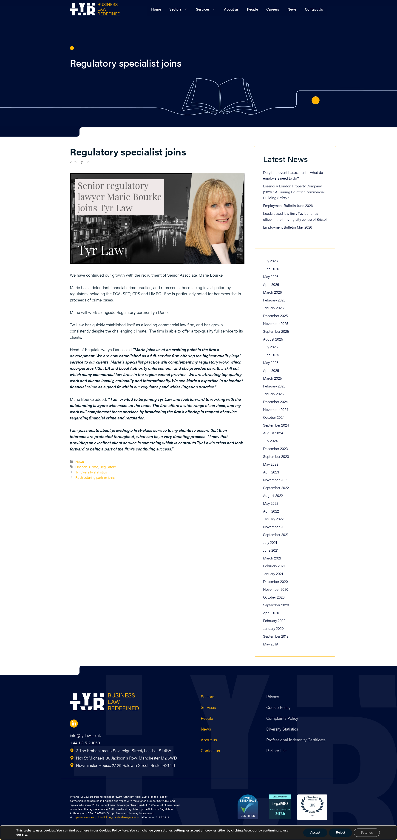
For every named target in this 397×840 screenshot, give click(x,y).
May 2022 (270, 503)
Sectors (175, 9)
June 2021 (270, 550)
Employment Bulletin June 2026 (288, 205)
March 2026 (272, 292)
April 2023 (271, 472)
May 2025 (270, 362)
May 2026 (270, 276)
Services (203, 9)
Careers (272, 9)
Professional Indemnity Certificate (296, 740)
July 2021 (270, 542)
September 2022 (276, 487)
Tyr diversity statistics (91, 472)
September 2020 (276, 605)
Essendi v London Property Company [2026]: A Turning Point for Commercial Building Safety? (294, 191)
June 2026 (271, 268)
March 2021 (272, 558)
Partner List (276, 750)
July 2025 (270, 347)
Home (156, 9)
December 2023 (275, 448)
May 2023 (270, 464)
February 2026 (274, 300)
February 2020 (274, 620)
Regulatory (108, 466)
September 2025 (276, 331)
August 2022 (273, 495)
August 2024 (273, 433)
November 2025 (275, 323)
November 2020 (275, 589)
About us (231, 9)
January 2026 (273, 307)
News (292, 9)
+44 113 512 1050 (85, 742)
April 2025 (271, 370)
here (125, 830)
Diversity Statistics (282, 729)
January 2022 (273, 519)
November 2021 (275, 526)
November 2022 (275, 479)
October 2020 (274, 597)
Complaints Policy (282, 718)
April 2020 (271, 612)
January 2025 (273, 393)
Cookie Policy (278, 707)
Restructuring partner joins (95, 477)
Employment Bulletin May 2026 (287, 227)
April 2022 (271, 511)
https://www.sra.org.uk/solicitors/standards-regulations (106, 817)
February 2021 (274, 565)
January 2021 (273, 573)
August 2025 (273, 339)
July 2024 (270, 440)
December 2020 (275, 581)
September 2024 (276, 425)
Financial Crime (86, 466)
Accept (315, 832)
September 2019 (275, 636)
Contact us (210, 750)
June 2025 (271, 354)
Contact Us (314, 9)
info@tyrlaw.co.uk (85, 735)
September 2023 (276, 456)
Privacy (272, 696)
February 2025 (274, 386)
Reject (340, 832)
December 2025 (275, 315)
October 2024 (273, 417)
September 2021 (275, 534)
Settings (367, 832)
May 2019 (270, 644)
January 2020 (273, 628)
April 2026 (271, 284)
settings (179, 831)
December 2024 (275, 401)
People (252, 9)
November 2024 (275, 409)
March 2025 (272, 378)
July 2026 (270, 261)
